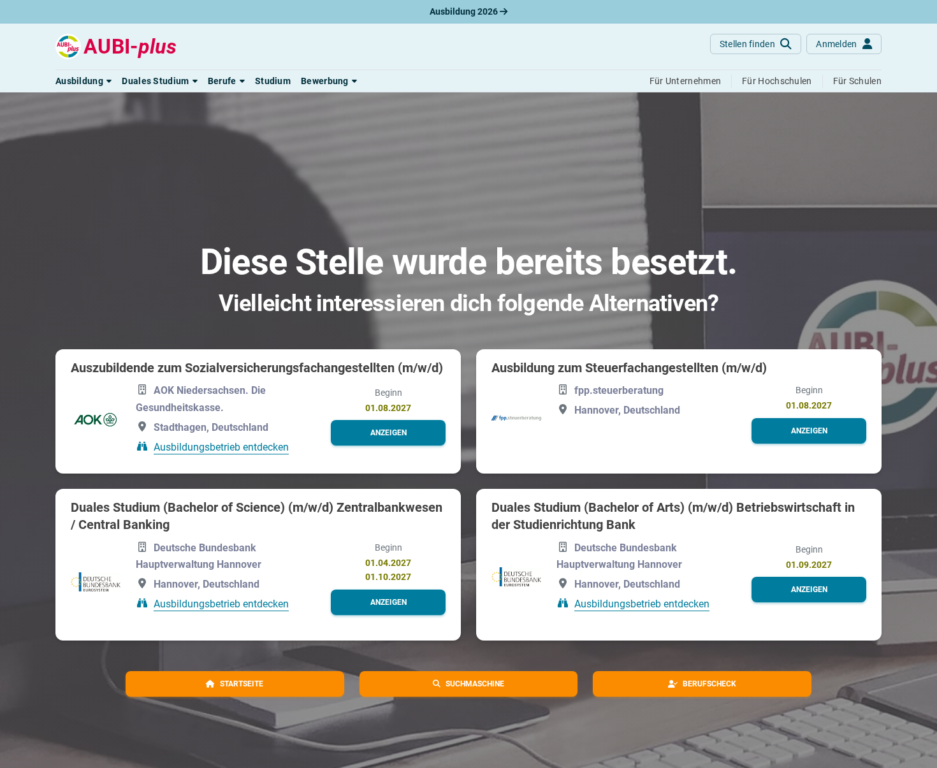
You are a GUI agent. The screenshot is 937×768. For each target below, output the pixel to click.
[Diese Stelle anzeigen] (95, 420)
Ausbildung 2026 (465, 11)
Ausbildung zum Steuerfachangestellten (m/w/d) (629, 367)
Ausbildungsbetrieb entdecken (221, 447)
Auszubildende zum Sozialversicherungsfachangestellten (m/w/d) (257, 367)
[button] (83, 81)
